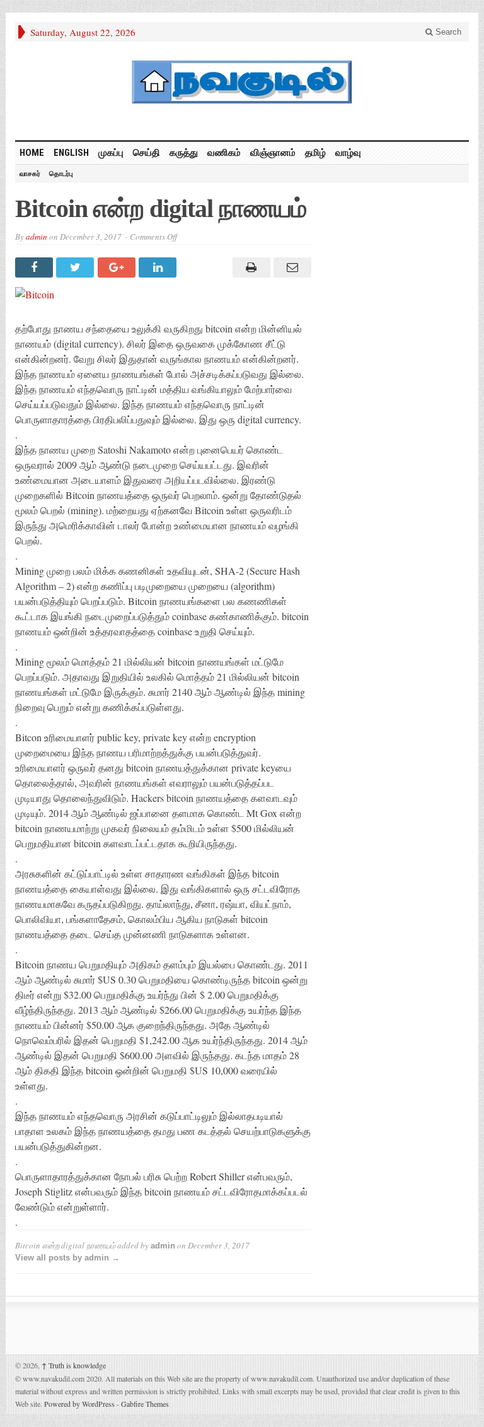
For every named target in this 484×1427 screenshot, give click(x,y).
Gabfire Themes (145, 1404)
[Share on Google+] (118, 267)
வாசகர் (30, 173)
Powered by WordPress (79, 1404)
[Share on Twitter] (76, 267)
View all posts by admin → (67, 1257)
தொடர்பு (61, 173)
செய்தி (146, 152)
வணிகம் (224, 152)
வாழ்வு (348, 152)
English (71, 152)
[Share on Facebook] (35, 267)
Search (447, 32)
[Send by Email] (290, 267)
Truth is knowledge (74, 1365)
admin (36, 236)
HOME (32, 152)
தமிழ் (315, 152)
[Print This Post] (249, 267)
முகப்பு (111, 152)
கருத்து (184, 152)
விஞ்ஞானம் (273, 152)
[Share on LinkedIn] (159, 267)
